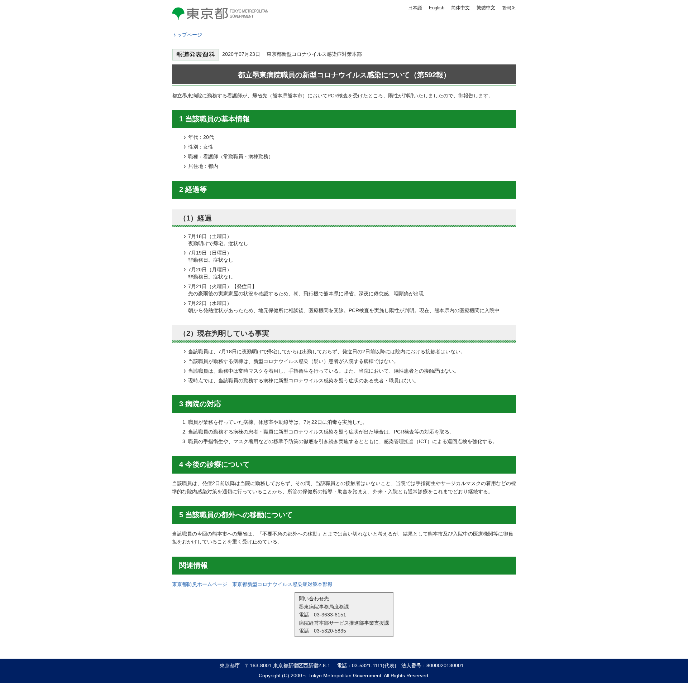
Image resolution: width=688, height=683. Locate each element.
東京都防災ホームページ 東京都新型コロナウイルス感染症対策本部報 (252, 584)
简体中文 (460, 7)
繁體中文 (486, 7)
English (436, 7)
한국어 (509, 7)
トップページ (187, 35)
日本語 (415, 7)
